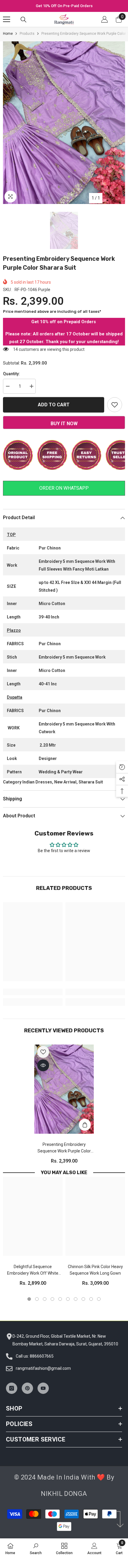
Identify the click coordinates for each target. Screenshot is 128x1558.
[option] (64, 6)
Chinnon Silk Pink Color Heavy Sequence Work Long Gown (95, 1270)
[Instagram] (11, 1388)
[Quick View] (43, 1065)
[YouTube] (43, 1388)
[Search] (23, 19)
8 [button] (83, 1299)
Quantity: (11, 373)
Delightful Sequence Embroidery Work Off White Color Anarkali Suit (32, 1270)
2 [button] (37, 1299)
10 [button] (99, 1299)
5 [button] (60, 1299)
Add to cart (54, 404)
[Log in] (104, 19)
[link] (33, 992)
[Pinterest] (27, 1388)
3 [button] (44, 1299)
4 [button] (52, 1299)
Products (27, 34)
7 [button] (75, 1299)
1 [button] (29, 1299)
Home (8, 34)
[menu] (6, 19)
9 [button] (91, 1299)
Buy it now (64, 423)
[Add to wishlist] (114, 404)
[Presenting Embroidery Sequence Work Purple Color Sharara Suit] (64, 1089)
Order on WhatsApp (64, 488)
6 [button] (68, 1299)
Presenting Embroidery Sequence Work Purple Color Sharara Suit (64, 1148)
